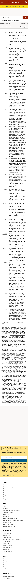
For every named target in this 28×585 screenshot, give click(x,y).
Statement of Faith (8, 489)
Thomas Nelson (7, 545)
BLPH (5, 189)
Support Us (6, 499)
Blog (4, 495)
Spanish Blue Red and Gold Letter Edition (16, 393)
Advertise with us (8, 512)
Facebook (5, 559)
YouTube (5, 569)
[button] (26, 2)
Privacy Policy (4, 474)
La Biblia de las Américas (8, 327)
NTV (6, 109)
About (5, 485)
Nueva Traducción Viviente (16, 343)
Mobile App (6, 491)
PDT (6, 158)
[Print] (25, 27)
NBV (6, 93)
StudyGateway (7, 535)
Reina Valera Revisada (7, 384)
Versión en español (8, 576)
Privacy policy (7, 516)
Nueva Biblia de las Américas (17, 335)
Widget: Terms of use (9, 526)
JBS (6, 47)
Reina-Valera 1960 (9, 375)
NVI (6, 126)
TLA (6, 309)
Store (4, 493)
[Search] (25, 17)
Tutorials (5, 508)
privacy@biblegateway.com (7, 475)
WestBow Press (7, 547)
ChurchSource (7, 537)
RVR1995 (5, 263)
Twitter (5, 567)
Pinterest (5, 563)
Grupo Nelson (7, 541)
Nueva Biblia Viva (6, 339)
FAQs (4, 506)
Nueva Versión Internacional (19, 346)
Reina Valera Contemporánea (13, 372)
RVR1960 (5, 234)
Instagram (6, 561)
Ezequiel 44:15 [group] (6, 27)
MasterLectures (7, 551)
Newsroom (6, 497)
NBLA (5, 80)
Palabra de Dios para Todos (16, 361)
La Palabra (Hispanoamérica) (14, 366)
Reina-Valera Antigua (11, 392)
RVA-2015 (4, 203)
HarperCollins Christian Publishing (12, 539)
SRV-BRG (5, 293)
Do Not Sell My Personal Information (13, 520)
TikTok (5, 565)
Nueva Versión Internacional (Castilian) (12, 355)
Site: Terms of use (8, 524)
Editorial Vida (6, 543)
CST (6, 142)
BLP (6, 174)
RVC (6, 219)
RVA (6, 277)
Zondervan (6, 549)
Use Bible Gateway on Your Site (11, 510)
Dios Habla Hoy (12, 332)
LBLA (6, 32)
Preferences (6, 578)
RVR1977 (5, 248)
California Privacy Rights (10, 518)
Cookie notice (7, 522)
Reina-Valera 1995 (21, 389)
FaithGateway (7, 533)
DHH (6, 63)
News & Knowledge (8, 487)
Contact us (6, 514)
